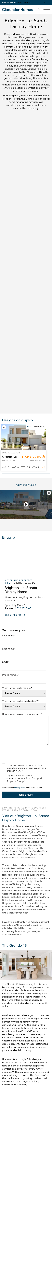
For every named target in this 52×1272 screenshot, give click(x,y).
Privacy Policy (19, 787)
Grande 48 (5, 425)
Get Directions (14, 615)
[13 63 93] (38, 9)
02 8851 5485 (24, 608)
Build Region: (9, 2)
